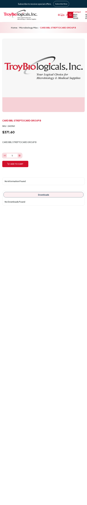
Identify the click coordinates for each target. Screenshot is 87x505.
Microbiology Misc (28, 27)
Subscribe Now (61, 4)
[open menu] (59, 15)
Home (14, 27)
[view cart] (61, 15)
